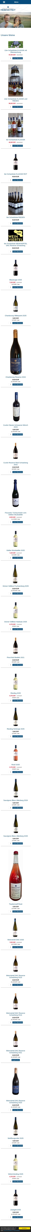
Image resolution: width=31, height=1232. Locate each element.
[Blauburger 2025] (15, 267)
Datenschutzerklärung (8, 1230)
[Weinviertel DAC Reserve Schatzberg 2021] (15, 1038)
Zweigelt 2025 (15, 1210)
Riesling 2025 (16, 693)
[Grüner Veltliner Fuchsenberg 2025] (15, 574)
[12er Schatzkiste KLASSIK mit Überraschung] (15, 44)
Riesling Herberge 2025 (15, 729)
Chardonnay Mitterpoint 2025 (15, 316)
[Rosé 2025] (15, 752)
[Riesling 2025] (15, 681)
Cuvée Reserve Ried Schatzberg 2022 (15, 464)
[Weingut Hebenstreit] (8, 10)
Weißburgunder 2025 (16, 1138)
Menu (16, 2)
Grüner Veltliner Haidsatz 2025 (15, 622)
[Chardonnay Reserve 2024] (15, 352)
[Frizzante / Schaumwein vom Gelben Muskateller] (15, 494)
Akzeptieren (24, 1228)
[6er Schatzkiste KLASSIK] (15, 125)
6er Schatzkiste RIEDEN (16, 217)
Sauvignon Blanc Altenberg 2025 (15, 836)
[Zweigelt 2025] (15, 1197)
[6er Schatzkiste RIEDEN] (15, 200)
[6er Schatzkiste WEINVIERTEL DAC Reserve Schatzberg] (15, 235)
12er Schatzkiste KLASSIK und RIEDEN (15, 100)
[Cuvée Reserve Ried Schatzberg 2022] (15, 450)
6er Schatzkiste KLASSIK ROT (15, 174)
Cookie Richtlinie (16, 1230)
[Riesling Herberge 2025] (15, 717)
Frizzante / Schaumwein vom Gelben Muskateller (15, 514)
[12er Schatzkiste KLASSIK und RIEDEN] (15, 80)
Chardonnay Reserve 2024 (16, 377)
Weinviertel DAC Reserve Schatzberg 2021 (15, 1052)
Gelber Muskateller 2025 (16, 550)
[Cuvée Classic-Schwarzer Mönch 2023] (15, 407)
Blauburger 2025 (15, 280)
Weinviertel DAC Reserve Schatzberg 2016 (15, 1014)
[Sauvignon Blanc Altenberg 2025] (15, 824)
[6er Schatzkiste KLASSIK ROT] (15, 162)
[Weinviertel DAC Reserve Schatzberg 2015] (15, 963)
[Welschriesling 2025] (15, 1162)
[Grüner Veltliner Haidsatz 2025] (15, 609)
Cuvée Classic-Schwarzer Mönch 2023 (15, 426)
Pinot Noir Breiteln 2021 (15, 657)
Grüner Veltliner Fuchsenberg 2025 (16, 586)
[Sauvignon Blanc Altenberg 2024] (15, 788)
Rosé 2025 (16, 765)
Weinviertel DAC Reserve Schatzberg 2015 (15, 976)
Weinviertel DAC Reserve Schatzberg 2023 (15, 1101)
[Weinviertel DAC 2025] (15, 927)
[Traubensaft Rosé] (15, 876)
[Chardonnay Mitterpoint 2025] (15, 303)
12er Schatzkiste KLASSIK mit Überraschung (15, 51)
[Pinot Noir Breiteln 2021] (15, 645)
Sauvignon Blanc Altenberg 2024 (15, 800)
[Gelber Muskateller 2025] (15, 538)
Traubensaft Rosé (15, 904)
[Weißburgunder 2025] (15, 1126)
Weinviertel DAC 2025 (15, 940)
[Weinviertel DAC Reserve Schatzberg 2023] (15, 1082)
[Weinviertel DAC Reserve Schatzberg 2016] (15, 1001)
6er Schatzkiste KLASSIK (15, 140)
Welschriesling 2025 (15, 1174)
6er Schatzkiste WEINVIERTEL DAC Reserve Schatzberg (15, 244)
